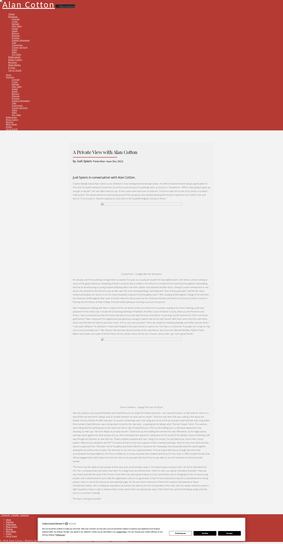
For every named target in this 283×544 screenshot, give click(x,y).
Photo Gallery (12, 527)
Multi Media (11, 531)
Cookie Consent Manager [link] (52, 523)
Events (8, 534)
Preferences (180, 533)
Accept (229, 533)
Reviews (9, 529)
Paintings (10, 522)
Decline (205, 533)
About (8, 520)
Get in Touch (11, 536)
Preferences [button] (60, 535)
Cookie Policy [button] (121, 532)
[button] (65, 6)
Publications (11, 524)
